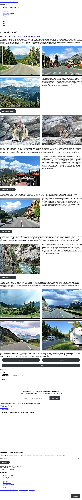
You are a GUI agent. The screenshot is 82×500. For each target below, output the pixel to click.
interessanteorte (5, 36)
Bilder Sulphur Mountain (8, 111)
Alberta (29, 36)
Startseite (5, 10)
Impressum (6, 14)
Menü (10, 7)
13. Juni (41, 365)
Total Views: (6, 476)
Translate (12, 469)
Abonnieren (55, 398)
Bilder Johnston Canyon (8, 277)
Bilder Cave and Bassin (8, 189)
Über (4, 16)
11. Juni (21, 360)
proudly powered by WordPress (26, 490)
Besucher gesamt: (7, 477)
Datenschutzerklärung (8, 13)
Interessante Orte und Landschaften (9, 2)
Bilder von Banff (6, 231)
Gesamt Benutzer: (8, 478)
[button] (0, 7)
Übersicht (61, 360)
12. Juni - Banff (36, 36)
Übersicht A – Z (7, 11)
